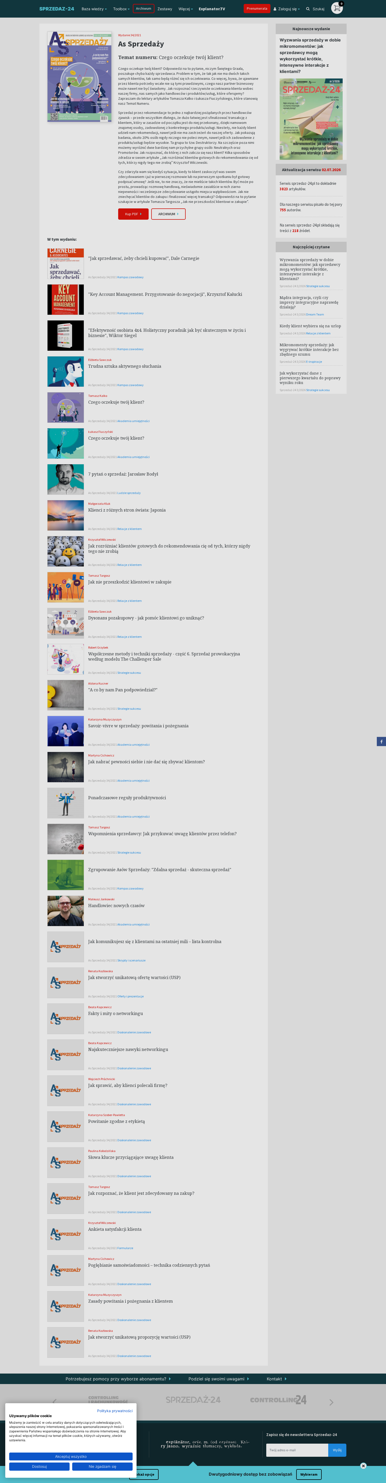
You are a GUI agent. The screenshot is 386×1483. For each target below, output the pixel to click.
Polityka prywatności (115, 1411)
